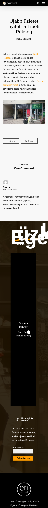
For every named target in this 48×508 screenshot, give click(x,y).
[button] (43, 3)
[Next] (28, 332)
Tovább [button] (21, 244)
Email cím (18, 447)
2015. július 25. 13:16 (10, 190)
